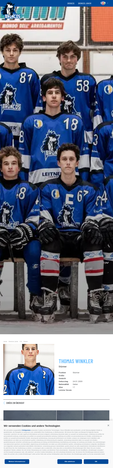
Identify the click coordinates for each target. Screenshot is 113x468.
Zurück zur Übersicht (15, 403)
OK (96, 461)
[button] (108, 425)
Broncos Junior (84, 3)
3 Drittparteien (26, 430)
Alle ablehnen (70, 461)
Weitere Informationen (17, 461)
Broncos (70, 3)
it (107, 3)
